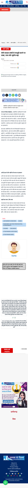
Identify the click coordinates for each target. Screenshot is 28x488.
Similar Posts (7, 350)
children (5, 228)
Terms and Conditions (14, 468)
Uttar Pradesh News (8, 234)
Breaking (5, 9)
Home (3, 42)
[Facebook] (3, 94)
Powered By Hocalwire (14, 480)
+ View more (24, 349)
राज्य (21, 6)
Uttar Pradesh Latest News (10, 231)
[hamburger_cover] (2, 2)
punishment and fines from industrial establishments (12, 224)
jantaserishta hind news (9, 221)
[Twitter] (6, 94)
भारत (4, 6)
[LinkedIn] (10, 94)
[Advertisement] (14, 26)
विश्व (25, 6)
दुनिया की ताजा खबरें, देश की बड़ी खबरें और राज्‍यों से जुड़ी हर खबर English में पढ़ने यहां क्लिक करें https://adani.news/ (13, 266)
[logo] (14, 2)
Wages (20, 221)
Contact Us (14, 465)
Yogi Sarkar (13, 228)
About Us (14, 463)
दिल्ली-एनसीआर (10, 6)
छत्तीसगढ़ (17, 6)
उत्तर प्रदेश (13, 42)
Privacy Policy (14, 467)
